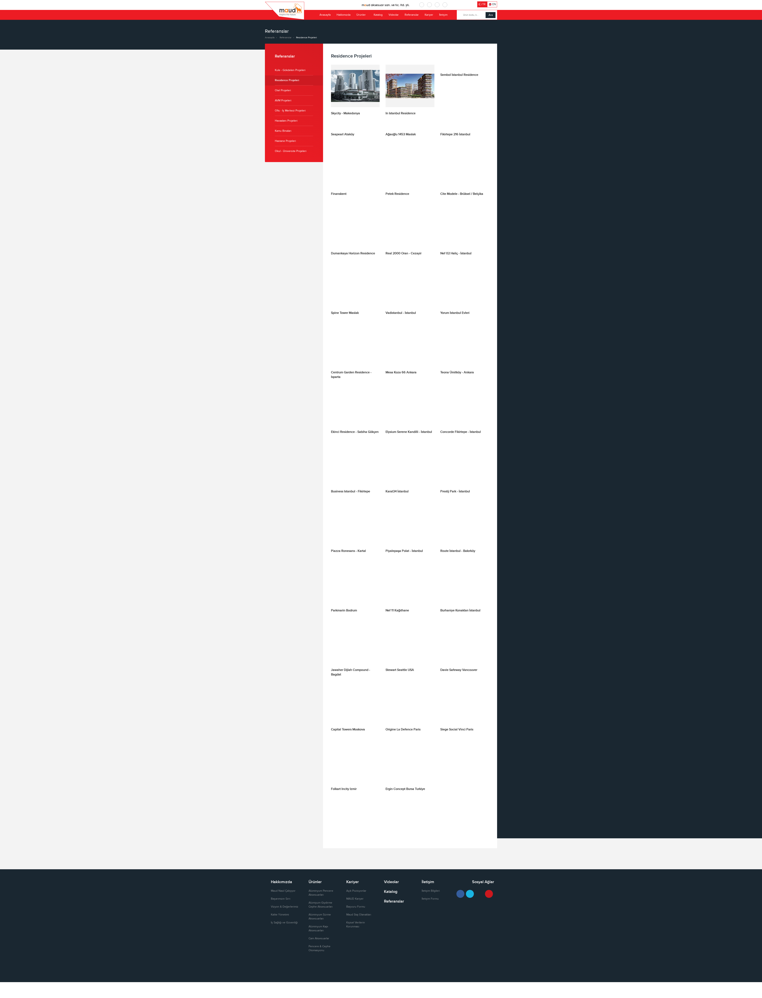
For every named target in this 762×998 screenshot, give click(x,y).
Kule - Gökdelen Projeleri (290, 70)
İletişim (443, 15)
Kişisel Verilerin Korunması (355, 924)
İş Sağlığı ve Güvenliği (284, 922)
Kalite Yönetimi (280, 914)
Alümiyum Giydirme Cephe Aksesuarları (321, 905)
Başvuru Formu (355, 907)
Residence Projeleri (287, 80)
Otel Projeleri (283, 90)
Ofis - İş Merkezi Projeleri (290, 110)
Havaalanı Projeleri (286, 121)
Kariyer (429, 15)
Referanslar (412, 15)
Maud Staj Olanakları (358, 914)
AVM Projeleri (283, 100)
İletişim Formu (430, 899)
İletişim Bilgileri (431, 891)
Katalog (378, 15)
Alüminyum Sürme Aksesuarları (320, 916)
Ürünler (361, 15)
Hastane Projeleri (285, 141)
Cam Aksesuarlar (319, 938)
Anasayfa (325, 15)
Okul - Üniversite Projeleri (290, 151)
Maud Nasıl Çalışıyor (283, 891)
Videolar (394, 15)
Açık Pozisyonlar (356, 891)
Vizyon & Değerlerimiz (284, 907)
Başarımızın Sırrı (280, 899)
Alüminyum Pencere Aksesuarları (321, 893)
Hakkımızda (343, 15)
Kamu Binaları (283, 131)
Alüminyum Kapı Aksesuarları (318, 928)
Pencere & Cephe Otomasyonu (319, 948)
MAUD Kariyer (355, 899)
